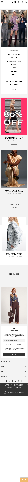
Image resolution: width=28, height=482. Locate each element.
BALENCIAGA (14, 74)
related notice (18, 351)
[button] (14, 361)
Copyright (13, 384)
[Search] (18, 2)
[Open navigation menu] (2, 2)
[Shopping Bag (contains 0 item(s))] (25, 2)
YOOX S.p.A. (23, 384)
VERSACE (14, 58)
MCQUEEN (14, 64)
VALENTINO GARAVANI (14, 81)
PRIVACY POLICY (17, 387)
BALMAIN (14, 71)
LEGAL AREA (9, 387)
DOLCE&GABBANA (14, 54)
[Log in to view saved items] (22, 2)
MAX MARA (14, 84)
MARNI (14, 68)
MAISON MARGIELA (14, 61)
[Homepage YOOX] (14, 2)
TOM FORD (14, 78)
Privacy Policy (8, 351)
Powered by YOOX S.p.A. (5, 384)
